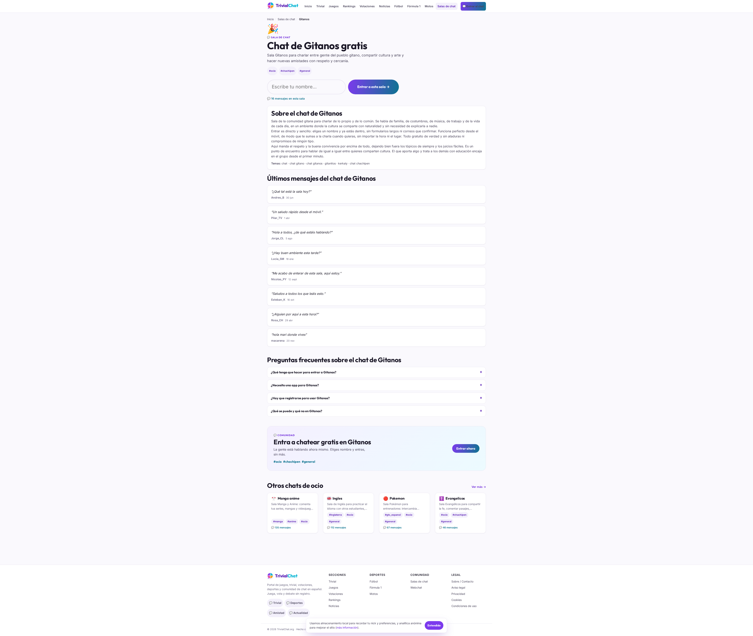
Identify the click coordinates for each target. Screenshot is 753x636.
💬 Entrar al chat (473, 6)
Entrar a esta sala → (373, 86)
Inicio (308, 6)
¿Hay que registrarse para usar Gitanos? (300, 398)
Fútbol (398, 6)
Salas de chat (446, 6)
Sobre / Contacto (462, 581)
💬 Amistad (276, 612)
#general (305, 70)
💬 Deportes (294, 602)
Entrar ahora (465, 448)
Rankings (349, 6)
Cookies (456, 600)
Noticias (384, 6)
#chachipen (288, 70)
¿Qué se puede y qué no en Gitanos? (296, 411)
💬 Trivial (275, 602)
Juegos (334, 6)
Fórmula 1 (413, 6)
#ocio (272, 70)
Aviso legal (458, 587)
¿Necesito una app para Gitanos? (295, 385)
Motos (429, 6)
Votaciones (367, 6)
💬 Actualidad (298, 612)
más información (346, 627)
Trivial (320, 6)
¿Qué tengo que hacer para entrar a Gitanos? (303, 372)
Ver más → (479, 486)
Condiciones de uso (464, 606)
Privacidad (458, 593)
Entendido (434, 625)
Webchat (416, 587)
